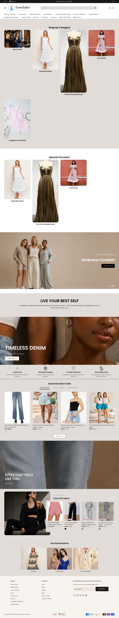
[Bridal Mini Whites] (45, 50)
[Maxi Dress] (33, 559)
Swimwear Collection (79, 14)
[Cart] (113, 8)
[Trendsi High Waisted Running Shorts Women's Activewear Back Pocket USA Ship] (55, 511)
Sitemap (13, 598)
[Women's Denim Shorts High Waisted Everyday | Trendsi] (45, 407)
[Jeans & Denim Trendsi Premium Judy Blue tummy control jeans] (17, 407)
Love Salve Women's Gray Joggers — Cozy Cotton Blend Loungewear (106, 524)
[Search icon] (95, 8)
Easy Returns (14, 596)
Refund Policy (14, 587)
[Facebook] (74, 595)
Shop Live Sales (25, 17)
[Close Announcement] (113, 1)
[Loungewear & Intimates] (17, 119)
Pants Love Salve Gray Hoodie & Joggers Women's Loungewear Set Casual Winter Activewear (89, 524)
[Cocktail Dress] (59, 559)
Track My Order (46, 596)
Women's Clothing (9, 14)
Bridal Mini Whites (64, 17)
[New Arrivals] (17, 39)
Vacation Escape (73, 388)
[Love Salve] (19, 8)
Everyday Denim (45, 388)
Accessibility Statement (17, 601)
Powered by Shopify (25, 614)
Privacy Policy (14, 584)
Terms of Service (15, 590)
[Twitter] (77, 595)
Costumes (54, 17)
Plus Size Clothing (35, 14)
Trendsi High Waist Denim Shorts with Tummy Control (101, 426)
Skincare (35, 17)
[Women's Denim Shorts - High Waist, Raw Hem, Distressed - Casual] (73, 407)
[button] (5, 8)
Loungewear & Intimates (11, 17)
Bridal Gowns (77, 17)
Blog (43, 593)
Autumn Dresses (58, 388)
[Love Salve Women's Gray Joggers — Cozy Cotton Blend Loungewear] (106, 511)
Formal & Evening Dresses (63, 14)
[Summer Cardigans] (85, 559)
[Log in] (109, 8)
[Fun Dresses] (101, 43)
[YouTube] (86, 595)
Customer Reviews (47, 598)
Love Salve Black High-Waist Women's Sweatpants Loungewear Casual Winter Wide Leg (71, 524)
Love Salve (17, 614)
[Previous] (4, 409)
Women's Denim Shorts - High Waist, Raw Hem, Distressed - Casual (72, 426)
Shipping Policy (15, 604)
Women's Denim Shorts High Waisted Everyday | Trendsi (43, 426)
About (43, 587)
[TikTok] (83, 595)
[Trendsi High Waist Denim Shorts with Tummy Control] (101, 407)
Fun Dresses (44, 17)
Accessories (22, 14)
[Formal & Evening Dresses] (73, 61)
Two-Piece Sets (93, 14)
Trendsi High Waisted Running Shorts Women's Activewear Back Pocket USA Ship (54, 524)
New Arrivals (48, 14)
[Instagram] (80, 595)
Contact (44, 590)
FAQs (12, 593)
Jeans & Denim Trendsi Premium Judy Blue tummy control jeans (16, 426)
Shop (43, 584)
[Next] (114, 409)
